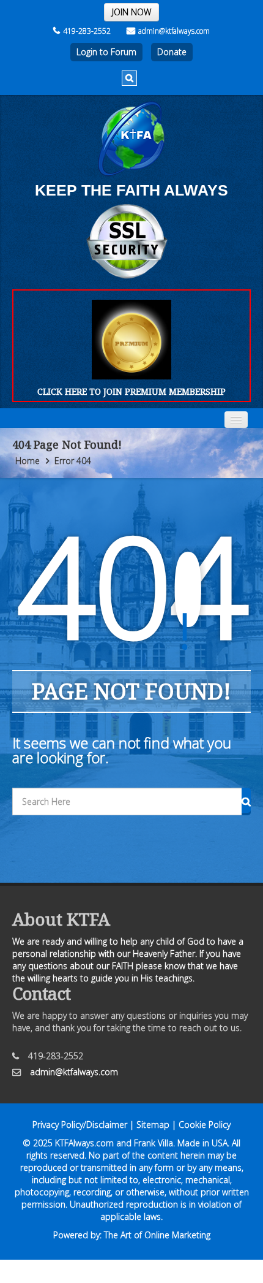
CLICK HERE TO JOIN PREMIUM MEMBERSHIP (131, 391)
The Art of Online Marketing (157, 1235)
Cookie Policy (205, 1124)
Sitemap (152, 1124)
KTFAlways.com (84, 1143)
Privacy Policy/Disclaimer (79, 1124)
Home (27, 460)
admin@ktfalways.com (174, 31)
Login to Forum (106, 52)
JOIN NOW (131, 12)
